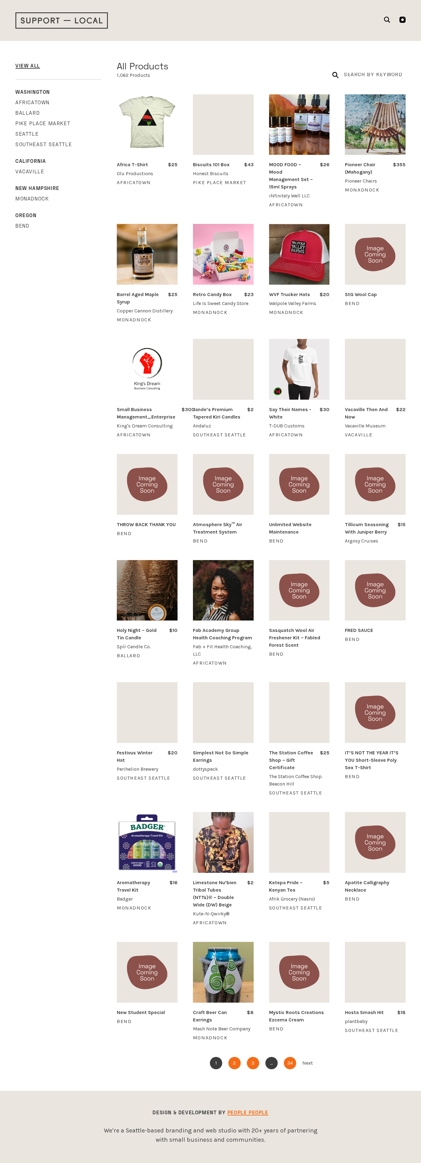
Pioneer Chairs (361, 181)
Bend (22, 226)
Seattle (27, 134)
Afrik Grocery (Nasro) (292, 899)
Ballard (27, 113)
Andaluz (202, 426)
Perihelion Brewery (137, 769)
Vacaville (29, 172)
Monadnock (32, 199)
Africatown (32, 103)
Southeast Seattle (43, 145)
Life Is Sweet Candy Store (220, 303)
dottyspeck (205, 769)
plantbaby (356, 1021)
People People (247, 1113)
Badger (125, 899)
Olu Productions (135, 173)
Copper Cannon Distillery (145, 311)
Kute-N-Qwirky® (211, 914)
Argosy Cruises (361, 541)
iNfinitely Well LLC (289, 196)
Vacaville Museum (365, 426)
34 (290, 1063)
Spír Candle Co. (134, 647)
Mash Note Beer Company (221, 1029)
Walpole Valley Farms (292, 303)
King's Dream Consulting (145, 426)
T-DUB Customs (287, 426)
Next (307, 1063)
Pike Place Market (42, 124)
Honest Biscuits (210, 173)
